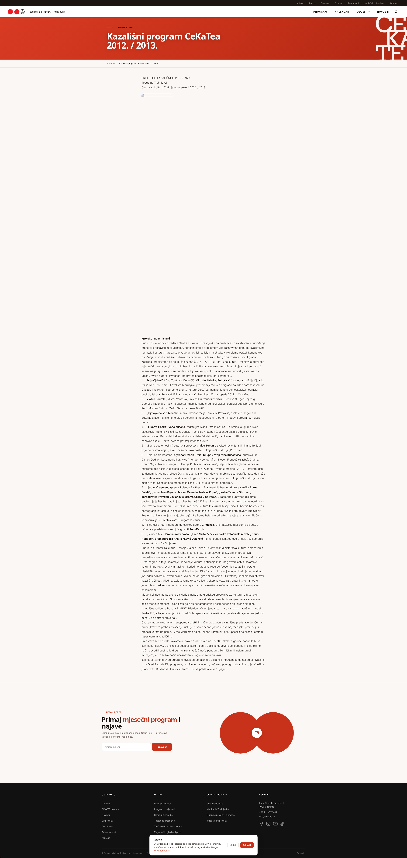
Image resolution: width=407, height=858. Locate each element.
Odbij (233, 845)
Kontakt (394, 3)
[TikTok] (282, 824)
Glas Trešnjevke (215, 803)
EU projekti (107, 820)
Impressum (138, 853)
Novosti (383, 11)
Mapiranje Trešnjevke (218, 809)
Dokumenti (353, 3)
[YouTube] (275, 824)
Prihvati (247, 845)
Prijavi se (162, 746)
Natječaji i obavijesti (374, 3)
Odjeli (361, 11)
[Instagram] (268, 824)
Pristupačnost (109, 832)
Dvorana (325, 3)
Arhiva (300, 3)
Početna (111, 63)
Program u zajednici (164, 809)
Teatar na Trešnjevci (164, 820)
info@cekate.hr (267, 816)
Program (320, 11)
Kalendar (342, 11)
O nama (338, 3)
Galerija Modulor (162, 803)
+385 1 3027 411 (268, 812)
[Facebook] (261, 824)
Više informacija (161, 850)
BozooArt (301, 853)
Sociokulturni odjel (163, 815)
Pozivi (312, 3)
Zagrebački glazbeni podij (167, 832)
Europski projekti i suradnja (221, 815)
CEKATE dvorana (110, 809)
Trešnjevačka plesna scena (168, 826)
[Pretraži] (396, 12)
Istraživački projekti (217, 820)
